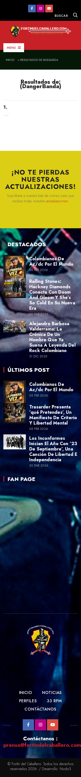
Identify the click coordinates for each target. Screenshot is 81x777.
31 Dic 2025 (38, 356)
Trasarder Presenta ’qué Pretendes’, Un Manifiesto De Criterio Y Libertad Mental (53, 415)
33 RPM (54, 701)
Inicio (10, 60)
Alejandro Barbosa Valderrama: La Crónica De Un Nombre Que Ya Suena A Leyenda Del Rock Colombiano (52, 337)
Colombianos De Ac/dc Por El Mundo (51, 261)
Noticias (52, 692)
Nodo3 (65, 768)
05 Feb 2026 (38, 270)
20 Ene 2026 (38, 314)
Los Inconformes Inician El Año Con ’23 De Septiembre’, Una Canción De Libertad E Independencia (53, 449)
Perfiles (28, 701)
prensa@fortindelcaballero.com (42, 745)
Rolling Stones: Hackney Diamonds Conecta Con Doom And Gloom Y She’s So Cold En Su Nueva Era (52, 295)
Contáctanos (40, 709)
